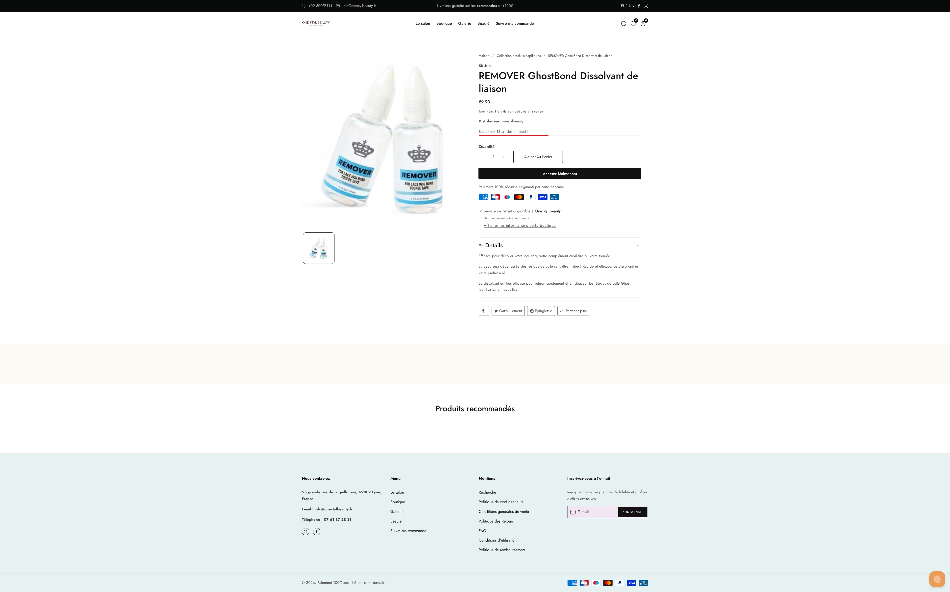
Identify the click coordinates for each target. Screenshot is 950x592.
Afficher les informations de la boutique (520, 225)
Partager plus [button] (576, 311)
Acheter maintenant (560, 174)
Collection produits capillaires (519, 55)
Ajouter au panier (538, 157)
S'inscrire (632, 512)
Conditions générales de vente (504, 511)
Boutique (444, 23)
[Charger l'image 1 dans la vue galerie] (318, 248)
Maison (484, 55)
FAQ (482, 531)
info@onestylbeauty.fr (359, 5)
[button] (624, 23)
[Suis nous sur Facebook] (484, 311)
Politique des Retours (496, 521)
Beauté (483, 23)
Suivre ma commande (515, 23)
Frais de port (504, 111)
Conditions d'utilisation (498, 540)
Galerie (464, 23)
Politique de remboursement (502, 550)
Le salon (423, 23)
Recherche (487, 492)
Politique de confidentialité (501, 502)
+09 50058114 (320, 5)
